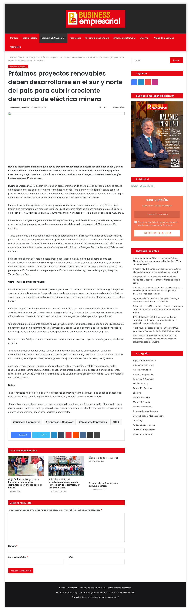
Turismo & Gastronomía (97, 38)
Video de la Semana (164, 38)
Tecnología (75, 38)
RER (116, 421)
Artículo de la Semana (124, 38)
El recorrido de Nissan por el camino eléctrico (104, 484)
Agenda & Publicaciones (144, 360)
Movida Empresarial (142, 406)
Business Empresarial (19, 107)
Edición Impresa (140, 383)
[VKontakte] (83, 435)
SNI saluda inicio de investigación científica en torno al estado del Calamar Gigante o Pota (64, 483)
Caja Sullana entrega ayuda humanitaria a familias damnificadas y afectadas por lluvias (25, 483)
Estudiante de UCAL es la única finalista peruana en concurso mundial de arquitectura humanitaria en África (158, 309)
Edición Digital (30, 38)
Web (71, 557)
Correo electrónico (18, 557)
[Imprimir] (97, 435)
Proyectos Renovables (94, 421)
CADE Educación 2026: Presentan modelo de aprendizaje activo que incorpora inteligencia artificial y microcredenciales (155, 320)
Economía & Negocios (52, 38)
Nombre (12, 546)
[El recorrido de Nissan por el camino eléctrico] (107, 468)
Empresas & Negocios (60, 421)
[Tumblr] (61, 435)
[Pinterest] (68, 435)
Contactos (15, 47)
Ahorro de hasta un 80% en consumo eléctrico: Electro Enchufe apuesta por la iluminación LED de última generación (157, 261)
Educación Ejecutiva (143, 388)
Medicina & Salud (141, 397)
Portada (14, 38)
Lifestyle (144, 38)
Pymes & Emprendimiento (145, 411)
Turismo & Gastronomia (144, 430)
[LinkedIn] (54, 435)
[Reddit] (76, 435)
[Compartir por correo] (90, 435)
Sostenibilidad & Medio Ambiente (148, 416)
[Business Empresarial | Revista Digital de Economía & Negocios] (95, 19)
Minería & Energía (141, 402)
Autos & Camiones (142, 370)
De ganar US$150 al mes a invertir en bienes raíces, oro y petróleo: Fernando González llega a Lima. (156, 279)
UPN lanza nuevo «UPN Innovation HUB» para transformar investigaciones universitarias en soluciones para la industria (155, 338)
